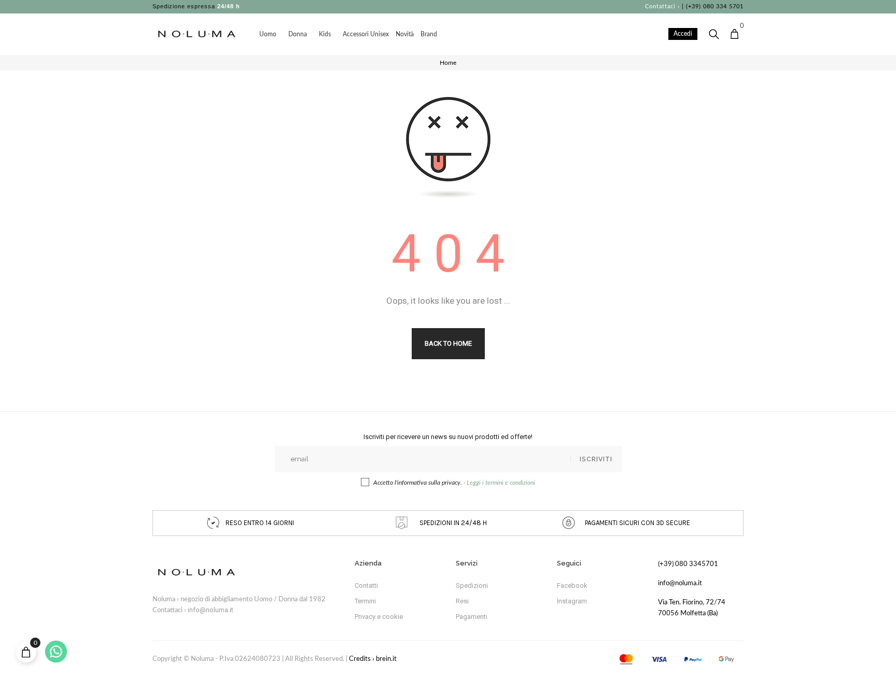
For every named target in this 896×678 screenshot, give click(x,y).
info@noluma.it (210, 610)
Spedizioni (472, 585)
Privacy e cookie (379, 616)
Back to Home (448, 343)
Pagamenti (471, 616)
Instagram (572, 601)
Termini (365, 601)
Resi (462, 601)
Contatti (366, 585)
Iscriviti (596, 459)
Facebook (572, 585)
